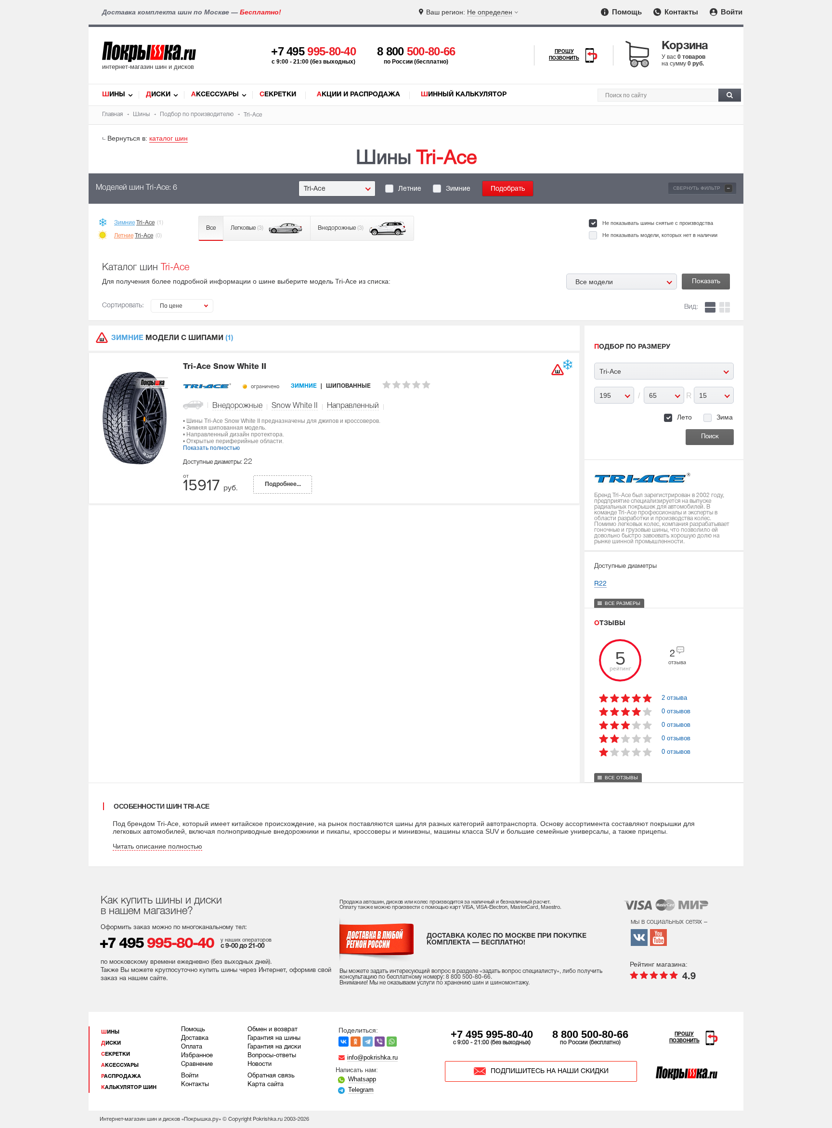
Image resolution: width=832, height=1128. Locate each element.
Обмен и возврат (272, 1030)
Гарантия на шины (273, 1038)
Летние (409, 189)
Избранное (197, 1056)
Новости (259, 1064)
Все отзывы (621, 777)
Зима (724, 417)
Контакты (680, 12)
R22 (600, 584)
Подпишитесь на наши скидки (550, 1071)
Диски (158, 95)
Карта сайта (265, 1085)
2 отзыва (674, 697)
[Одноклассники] (356, 1041)
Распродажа (121, 1076)
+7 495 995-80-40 (492, 1034)
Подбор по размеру (632, 347)
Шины (113, 95)
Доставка (194, 1038)
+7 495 (313, 51)
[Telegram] (368, 1041)
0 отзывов (676, 711)
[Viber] (380, 1041)
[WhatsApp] (392, 1041)
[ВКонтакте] (343, 1041)
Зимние (458, 189)
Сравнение (197, 1064)
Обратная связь (271, 1076)
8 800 (416, 51)
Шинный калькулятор (464, 95)
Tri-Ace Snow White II (224, 367)
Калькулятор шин (128, 1087)
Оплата (191, 1047)
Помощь (626, 12)
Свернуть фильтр (701, 188)
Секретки (278, 95)
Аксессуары (215, 95)
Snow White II (295, 406)
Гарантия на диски (274, 1047)
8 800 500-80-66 (590, 1034)
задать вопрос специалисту (519, 971)
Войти (730, 12)
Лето (684, 417)
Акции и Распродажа (358, 95)
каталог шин (168, 138)
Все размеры (622, 603)
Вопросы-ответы (271, 1056)
